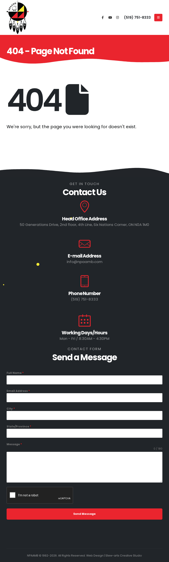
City (11, 409)
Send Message (84, 514)
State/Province (19, 426)
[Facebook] (102, 17)
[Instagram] (117, 17)
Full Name (15, 373)
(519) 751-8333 (137, 17)
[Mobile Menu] (158, 17)
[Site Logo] (18, 17)
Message (14, 444)
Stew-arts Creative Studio (123, 555)
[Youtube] (110, 17)
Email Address (18, 391)
